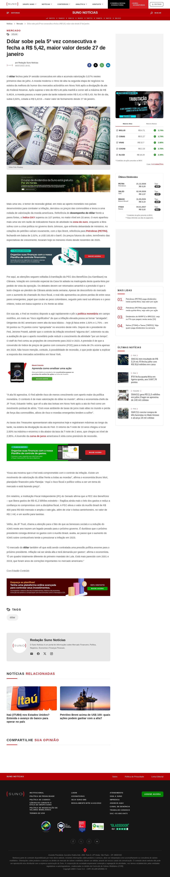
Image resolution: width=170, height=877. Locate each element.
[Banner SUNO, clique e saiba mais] (58, 185)
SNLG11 (118, 18)
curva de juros (38, 436)
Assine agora (152, 794)
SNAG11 (62, 18)
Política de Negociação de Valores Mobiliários (44, 809)
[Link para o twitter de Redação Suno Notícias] (44, 653)
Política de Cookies (40, 800)
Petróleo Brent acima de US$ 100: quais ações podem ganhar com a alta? (85, 716)
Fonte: (155, 164)
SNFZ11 (52, 18)
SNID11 (80, 18)
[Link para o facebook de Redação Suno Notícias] (38, 653)
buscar (158, 13)
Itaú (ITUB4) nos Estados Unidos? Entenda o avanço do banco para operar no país (28, 718)
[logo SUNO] (12, 4)
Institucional (37, 793)
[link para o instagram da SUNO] (89, 841)
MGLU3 (122, 130)
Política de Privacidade (134, 777)
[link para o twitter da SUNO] (81, 841)
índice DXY (29, 217)
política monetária (88, 313)
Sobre (114, 777)
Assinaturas (78, 796)
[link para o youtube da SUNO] (97, 841)
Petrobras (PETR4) (96, 231)
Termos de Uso (37, 813)
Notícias (9, 24)
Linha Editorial (157, 777)
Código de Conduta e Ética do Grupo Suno (41, 804)
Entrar (158, 4)
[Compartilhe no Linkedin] (108, 65)
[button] (14, 13)
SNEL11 (71, 18)
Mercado (20, 24)
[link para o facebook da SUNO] (73, 841)
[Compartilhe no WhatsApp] (102, 65)
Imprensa (115, 800)
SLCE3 (122, 155)
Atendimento (116, 793)
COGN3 (122, 149)
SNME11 (99, 18)
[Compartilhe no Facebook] (89, 65)
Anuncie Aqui (117, 803)
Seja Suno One (79, 800)
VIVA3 (121, 143)
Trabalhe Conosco (120, 810)
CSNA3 (122, 136)
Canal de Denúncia (120, 807)
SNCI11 (108, 18)
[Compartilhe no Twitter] (96, 65)
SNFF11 (89, 18)
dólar (14, 34)
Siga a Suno (116, 796)
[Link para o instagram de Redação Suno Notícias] (51, 653)
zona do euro (80, 222)
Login (74, 793)
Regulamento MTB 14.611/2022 (86, 803)
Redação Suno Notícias (47, 640)
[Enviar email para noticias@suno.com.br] (31, 653)
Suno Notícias (15, 776)
